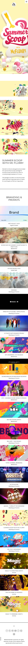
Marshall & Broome (13, 639)
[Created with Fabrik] (0, 639)
